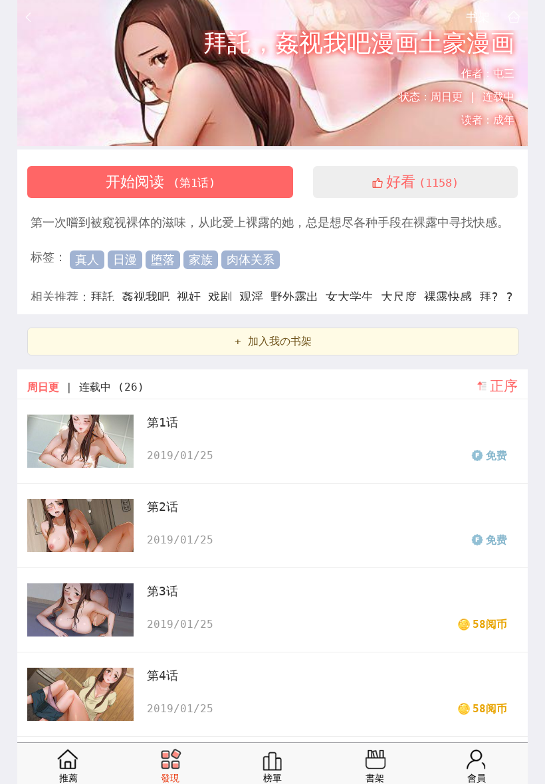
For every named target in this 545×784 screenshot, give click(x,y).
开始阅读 (160, 181)
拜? (492, 297)
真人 (87, 259)
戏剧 (223, 297)
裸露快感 (451, 297)
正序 (504, 386)
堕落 (163, 259)
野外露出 (298, 297)
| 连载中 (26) (85, 387)
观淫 (255, 297)
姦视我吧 (149, 297)
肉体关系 (250, 259)
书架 (478, 16)
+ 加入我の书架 (273, 341)
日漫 (125, 259)
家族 (201, 259)
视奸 (192, 297)
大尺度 (402, 297)
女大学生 (353, 297)
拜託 (106, 297)
